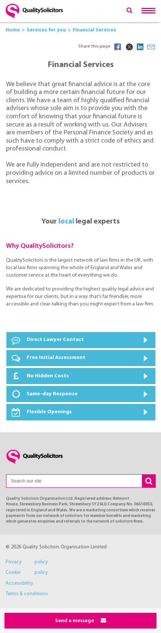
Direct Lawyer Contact (55, 340)
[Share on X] (129, 46)
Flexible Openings (49, 412)
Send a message (75, 621)
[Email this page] (151, 46)
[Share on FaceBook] (117, 46)
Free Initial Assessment (56, 357)
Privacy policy (27, 562)
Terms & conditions (27, 594)
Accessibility (19, 583)
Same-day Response (52, 394)
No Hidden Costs (48, 376)
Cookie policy (27, 572)
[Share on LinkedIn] (140, 46)
